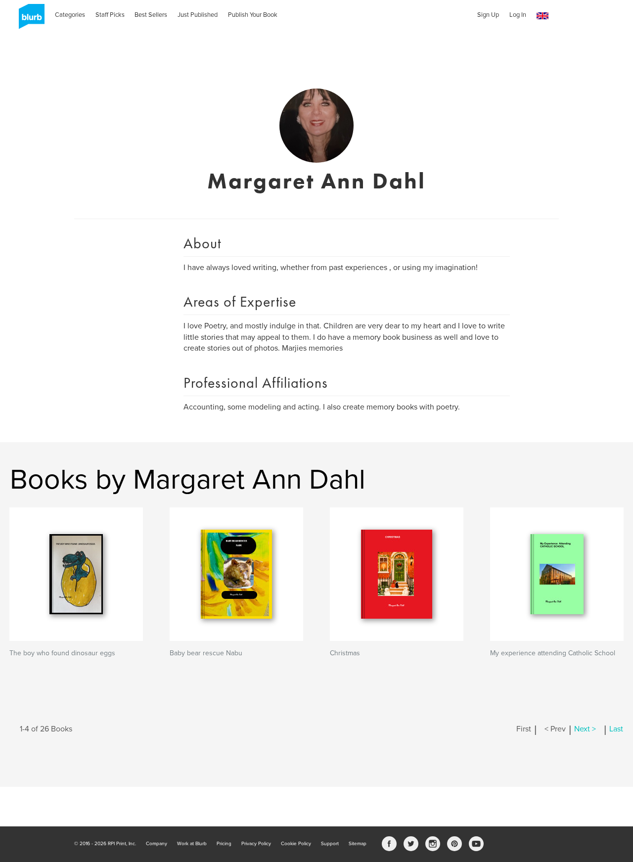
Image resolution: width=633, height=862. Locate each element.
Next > (585, 729)
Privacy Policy (256, 844)
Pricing (224, 844)
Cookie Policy (296, 844)
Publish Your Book (252, 15)
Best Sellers (151, 15)
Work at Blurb (192, 844)
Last (616, 729)
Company (156, 844)
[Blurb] (29, 20)
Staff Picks (110, 15)
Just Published (198, 15)
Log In (517, 15)
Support (330, 844)
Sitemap (357, 844)
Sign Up (488, 15)
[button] (542, 16)
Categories (70, 15)
